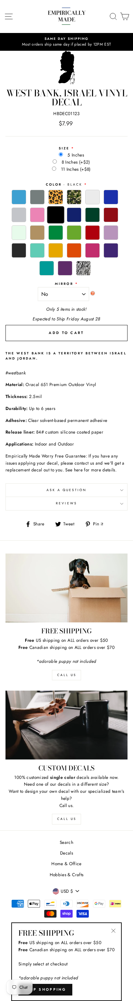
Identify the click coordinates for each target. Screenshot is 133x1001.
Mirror (64, 283)
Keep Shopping (45, 989)
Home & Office (66, 863)
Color (64, 184)
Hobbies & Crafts (66, 874)
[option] (66, 42)
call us (66, 675)
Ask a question (66, 490)
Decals (66, 853)
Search (66, 842)
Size (64, 148)
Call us (66, 818)
